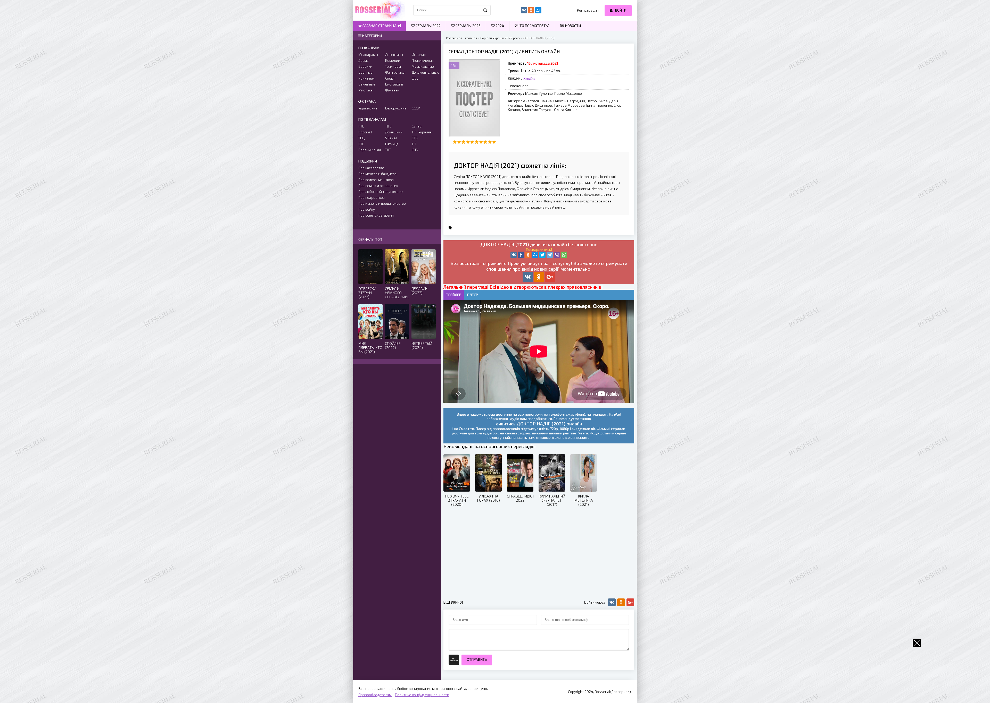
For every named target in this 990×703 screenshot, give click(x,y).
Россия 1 (365, 132)
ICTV (415, 150)
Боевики (365, 66)
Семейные (366, 84)
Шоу (415, 78)
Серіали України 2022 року (500, 38)
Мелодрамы (368, 55)
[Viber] (557, 255)
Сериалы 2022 (428, 25)
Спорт (390, 78)
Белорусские (396, 108)
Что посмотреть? (533, 25)
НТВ (361, 126)
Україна (529, 78)
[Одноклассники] (528, 255)
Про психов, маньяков (376, 180)
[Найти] (485, 10)
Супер (417, 126)
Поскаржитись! (539, 249)
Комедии (392, 60)
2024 (499, 25)
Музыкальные (423, 66)
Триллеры (393, 66)
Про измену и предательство (382, 203)
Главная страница (379, 25)
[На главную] (379, 10)
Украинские (367, 108)
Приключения (423, 60)
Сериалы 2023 (468, 25)
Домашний (393, 132)
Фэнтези (392, 90)
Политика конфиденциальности (422, 694)
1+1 (414, 144)
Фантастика (395, 72)
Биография (394, 84)
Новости (572, 25)
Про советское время (376, 215)
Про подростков (371, 197)
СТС (361, 144)
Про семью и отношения (378, 186)
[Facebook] (521, 255)
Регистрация (588, 10)
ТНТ (388, 150)
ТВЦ (361, 138)
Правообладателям (375, 694)
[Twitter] (542, 255)
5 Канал (391, 138)
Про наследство (371, 168)
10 (494, 142)
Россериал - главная (461, 38)
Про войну (366, 209)
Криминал (366, 78)
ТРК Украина (422, 132)
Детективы (394, 55)
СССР (416, 108)
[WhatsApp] (564, 255)
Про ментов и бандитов (377, 174)
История (419, 55)
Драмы (363, 60)
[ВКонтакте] (513, 255)
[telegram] (550, 255)
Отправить (477, 660)
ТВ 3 (388, 126)
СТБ (415, 138)
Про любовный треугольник (380, 192)
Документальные (424, 72)
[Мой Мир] (535, 255)
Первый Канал (369, 150)
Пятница (391, 144)
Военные (365, 72)
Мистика (365, 90)
